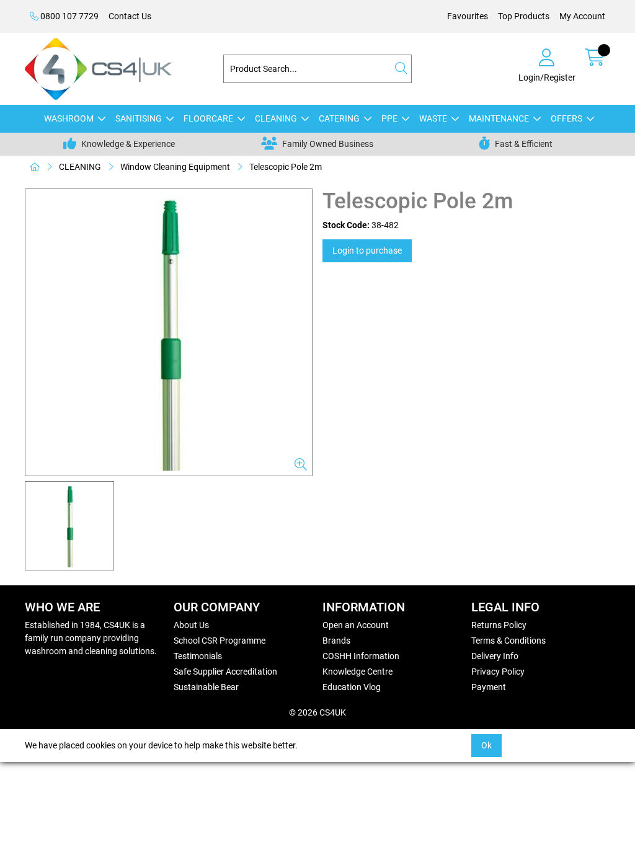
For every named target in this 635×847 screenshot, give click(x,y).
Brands (336, 640)
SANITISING (138, 118)
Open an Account (355, 625)
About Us (191, 625)
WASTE (433, 118)
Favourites (467, 16)
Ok (486, 745)
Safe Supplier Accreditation (225, 671)
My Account (582, 16)
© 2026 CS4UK (317, 712)
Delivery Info (494, 656)
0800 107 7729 (68, 16)
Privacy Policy (498, 671)
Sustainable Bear (206, 687)
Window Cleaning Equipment (175, 167)
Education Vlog (351, 687)
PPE (389, 118)
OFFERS (566, 118)
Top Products (523, 16)
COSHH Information (360, 656)
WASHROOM (69, 118)
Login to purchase (367, 250)
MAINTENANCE (499, 118)
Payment (488, 687)
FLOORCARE (208, 118)
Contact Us (130, 16)
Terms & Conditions (508, 640)
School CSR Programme (219, 640)
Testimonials (198, 656)
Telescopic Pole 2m (285, 167)
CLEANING (276, 118)
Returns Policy (498, 625)
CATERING (339, 118)
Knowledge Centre (357, 671)
